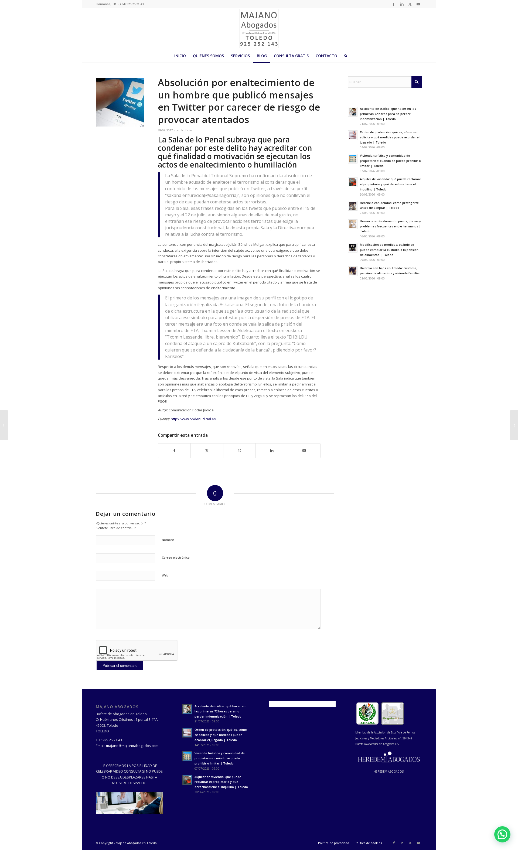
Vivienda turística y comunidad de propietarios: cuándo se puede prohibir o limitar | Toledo (390, 160)
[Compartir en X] (207, 450)
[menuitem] (180, 56)
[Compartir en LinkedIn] (272, 450)
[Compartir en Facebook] (174, 450)
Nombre (168, 540)
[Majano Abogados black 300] (259, 28)
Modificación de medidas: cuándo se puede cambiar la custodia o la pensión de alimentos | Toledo (389, 250)
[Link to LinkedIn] (402, 4)
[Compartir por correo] (304, 450)
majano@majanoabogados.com (132, 745)
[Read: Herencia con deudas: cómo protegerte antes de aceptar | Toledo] (352, 206)
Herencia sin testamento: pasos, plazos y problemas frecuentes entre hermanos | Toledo (390, 226)
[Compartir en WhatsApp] (239, 450)
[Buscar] (344, 56)
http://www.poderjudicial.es (193, 419)
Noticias (186, 130)
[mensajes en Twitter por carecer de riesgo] (120, 102)
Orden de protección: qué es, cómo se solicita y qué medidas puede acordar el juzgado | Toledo (390, 137)
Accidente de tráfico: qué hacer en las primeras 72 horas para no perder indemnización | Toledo (388, 114)
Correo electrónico (176, 557)
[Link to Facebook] (394, 4)
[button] (502, 834)
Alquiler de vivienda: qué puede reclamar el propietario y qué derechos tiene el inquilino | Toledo (390, 184)
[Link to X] (410, 4)
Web (165, 575)
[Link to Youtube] (418, 4)
